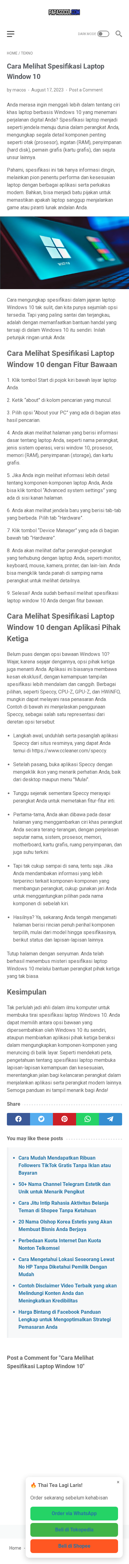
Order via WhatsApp (74, 1513)
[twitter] (41, 1119)
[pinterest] (64, 1119)
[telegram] (110, 1119)
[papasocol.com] (64, 12)
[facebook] (18, 1119)
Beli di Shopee (74, 1546)
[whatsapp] (87, 1119)
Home (15, 1548)
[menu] (14, 33)
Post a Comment (86, 89)
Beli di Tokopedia (74, 1530)
